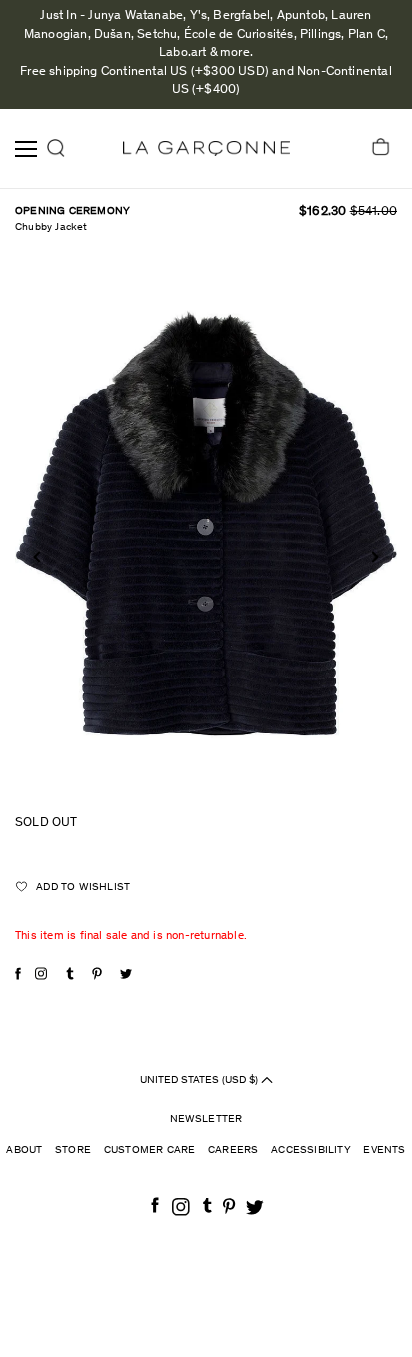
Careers (233, 1150)
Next (372, 556)
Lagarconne (206, 148)
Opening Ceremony (72, 211)
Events (384, 1150)
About (24, 1150)
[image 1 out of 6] (206, 529)
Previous (38, 556)
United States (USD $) (200, 1080)
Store (73, 1150)
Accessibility (311, 1150)
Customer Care (150, 1150)
